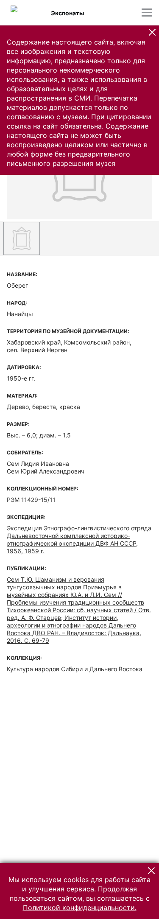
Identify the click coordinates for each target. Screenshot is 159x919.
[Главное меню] (146, 12)
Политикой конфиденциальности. (80, 907)
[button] (152, 32)
